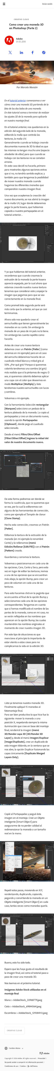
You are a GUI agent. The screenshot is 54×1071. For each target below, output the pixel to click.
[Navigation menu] (4, 4)
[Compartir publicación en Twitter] (10, 52)
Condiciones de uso (11, 1066)
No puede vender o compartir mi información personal (24, 1062)
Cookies (23, 1066)
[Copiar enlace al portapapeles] (43, 52)
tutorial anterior (18, 100)
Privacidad (41, 1058)
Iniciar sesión (47, 4)
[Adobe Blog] (12, 4)
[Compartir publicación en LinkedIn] (21, 52)
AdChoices (34, 1066)
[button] (27, 1048)
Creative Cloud (21, 19)
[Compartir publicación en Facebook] (32, 52)
